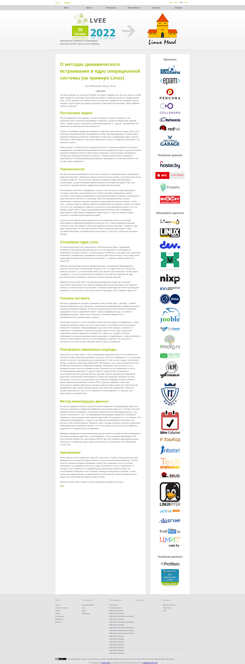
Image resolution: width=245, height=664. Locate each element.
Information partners (170, 213)
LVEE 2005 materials (116, 653)
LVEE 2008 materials (116, 645)
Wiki (83, 610)
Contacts (178, 8)
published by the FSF (150, 663)
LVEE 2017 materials (116, 619)
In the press (59, 616)
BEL (186, 2)
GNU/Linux (59, 619)
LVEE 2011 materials (116, 636)
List (83, 608)
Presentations (134, 8)
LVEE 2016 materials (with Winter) (121, 622)
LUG (164, 610)
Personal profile (88, 605)
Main (66, 8)
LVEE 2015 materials (116, 625)
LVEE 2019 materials (116, 613)
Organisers (167, 608)
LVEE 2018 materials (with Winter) (121, 616)
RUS (176, 2)
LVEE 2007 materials (116, 647)
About (88, 8)
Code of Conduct (61, 608)
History (58, 613)
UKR (170, 2)
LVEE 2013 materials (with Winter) (121, 630)
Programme (113, 605)
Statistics (58, 622)
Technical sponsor (170, 155)
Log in (57, 3)
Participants (111, 8)
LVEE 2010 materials (116, 639)
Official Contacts (169, 605)
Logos (57, 610)
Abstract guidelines (116, 610)
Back (62, 486)
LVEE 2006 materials (116, 650)
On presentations (115, 608)
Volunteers (86, 613)
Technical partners (170, 556)
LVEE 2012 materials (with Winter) (121, 633)
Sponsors (156, 8)
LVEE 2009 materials (116, 642)
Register (67, 3)
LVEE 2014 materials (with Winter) (121, 628)
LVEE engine (106, 663)
